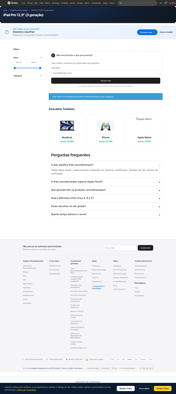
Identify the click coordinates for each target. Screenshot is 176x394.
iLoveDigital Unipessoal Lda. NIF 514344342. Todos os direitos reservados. (56, 368)
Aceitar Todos (163, 388)
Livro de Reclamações (127, 368)
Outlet (25, 299)
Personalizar (144, 388)
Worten (137, 292)
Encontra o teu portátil (79, 291)
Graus (111, 3)
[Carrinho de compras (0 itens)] (165, 3)
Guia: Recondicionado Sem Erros (79, 270)
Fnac (136, 288)
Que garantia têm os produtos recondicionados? (78, 190)
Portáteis (64, 3)
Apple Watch (28, 284)
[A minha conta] (161, 3)
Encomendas (54, 270)
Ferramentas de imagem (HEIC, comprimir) (77, 279)
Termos (114, 368)
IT (152, 368)
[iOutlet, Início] (13, 3)
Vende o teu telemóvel (75, 306)
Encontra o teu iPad (78, 295)
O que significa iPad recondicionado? (72, 164)
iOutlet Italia (139, 274)
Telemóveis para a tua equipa (78, 328)
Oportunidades (55, 274)
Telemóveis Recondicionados (29, 267)
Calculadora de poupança (76, 322)
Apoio (105, 3)
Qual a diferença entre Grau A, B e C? (72, 198)
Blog (115, 285)
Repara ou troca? (77, 311)
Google (80, 3)
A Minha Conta (55, 266)
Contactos (96, 266)
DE (144, 368)
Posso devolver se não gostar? (68, 206)
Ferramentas (96, 3)
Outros (87, 3)
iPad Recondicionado (19, 10)
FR (150, 368)
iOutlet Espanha (141, 266)
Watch (47, 3)
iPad (41, 3)
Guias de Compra (119, 274)
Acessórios (27, 303)
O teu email (55, 68)
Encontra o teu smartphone (76, 286)
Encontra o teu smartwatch (76, 300)
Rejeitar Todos (126, 388)
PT (141, 368)
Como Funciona (119, 289)
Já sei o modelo (166, 32)
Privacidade (105, 368)
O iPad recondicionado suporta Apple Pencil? (77, 181)
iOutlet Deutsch (141, 277)
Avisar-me (106, 80)
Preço (27, 57)
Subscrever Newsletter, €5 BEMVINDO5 (76, 335)
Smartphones (28, 291)
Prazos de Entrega (99, 270)
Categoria (27, 76)
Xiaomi (72, 3)
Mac (36, 3)
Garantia (95, 277)
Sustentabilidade (119, 281)
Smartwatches (28, 295)
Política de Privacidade (26, 390)
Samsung (55, 3)
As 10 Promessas (119, 270)
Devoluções (96, 274)
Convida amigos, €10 (79, 348)
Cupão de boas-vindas (77, 343)
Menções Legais (93, 368)
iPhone (30, 3)
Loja (23, 3)
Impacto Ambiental (120, 277)
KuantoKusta (139, 296)
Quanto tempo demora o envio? (69, 214)
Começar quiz (146, 32)
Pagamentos (97, 281)
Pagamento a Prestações (98, 287)
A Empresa (117, 266)
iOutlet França (140, 270)
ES (147, 368)
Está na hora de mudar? (76, 316)
